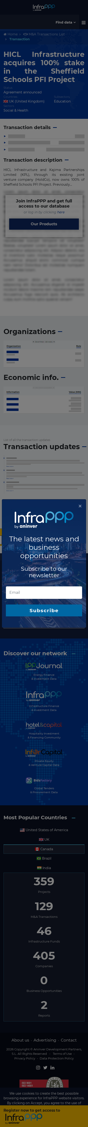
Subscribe (44, 610)
